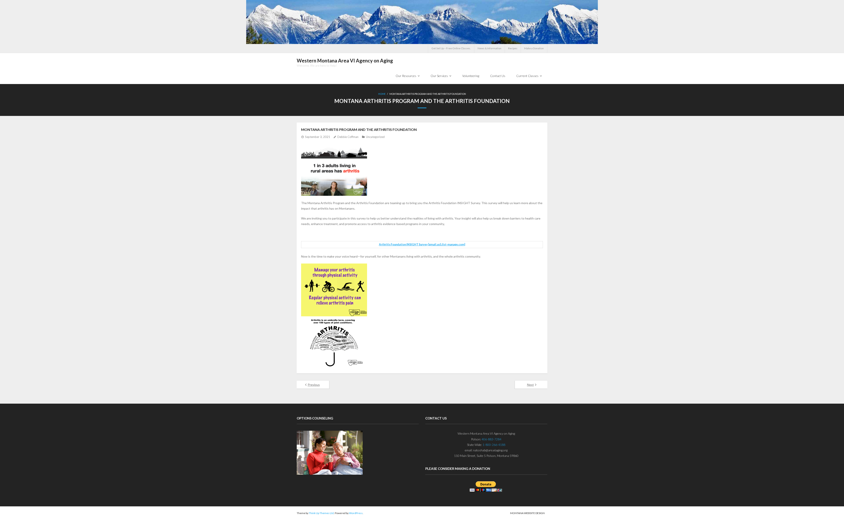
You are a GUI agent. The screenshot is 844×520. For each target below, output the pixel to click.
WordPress (356, 513)
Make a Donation (534, 48)
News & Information (489, 48)
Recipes (512, 48)
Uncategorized (375, 137)
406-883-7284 (491, 439)
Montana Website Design (527, 513)
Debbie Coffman (347, 137)
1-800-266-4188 (494, 445)
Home (382, 93)
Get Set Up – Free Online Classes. (451, 48)
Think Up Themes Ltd (321, 513)
